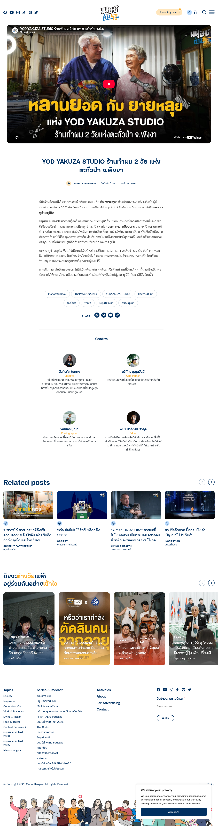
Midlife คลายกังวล (47, 706)
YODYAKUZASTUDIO (118, 294)
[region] (173, 801)
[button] (211, 482)
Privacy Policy (206, 784)
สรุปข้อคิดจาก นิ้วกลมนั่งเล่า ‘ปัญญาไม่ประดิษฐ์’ (185, 532)
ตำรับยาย (42, 758)
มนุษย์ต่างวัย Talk (46, 701)
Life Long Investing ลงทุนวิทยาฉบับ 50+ (59, 711)
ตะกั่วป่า (71, 303)
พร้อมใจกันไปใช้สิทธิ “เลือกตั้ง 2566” (78, 532)
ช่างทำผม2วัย (145, 294)
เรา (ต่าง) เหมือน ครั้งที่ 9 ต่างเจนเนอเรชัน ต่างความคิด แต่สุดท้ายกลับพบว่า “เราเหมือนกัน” (28, 647)
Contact (103, 709)
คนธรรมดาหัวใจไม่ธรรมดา (51, 768)
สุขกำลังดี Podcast (47, 753)
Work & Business (85, 183)
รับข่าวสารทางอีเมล (171, 698)
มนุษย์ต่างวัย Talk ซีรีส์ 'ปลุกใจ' (54, 763)
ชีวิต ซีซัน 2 (43, 748)
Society (62, 541)
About (101, 696)
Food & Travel (11, 722)
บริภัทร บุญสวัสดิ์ (133, 371)
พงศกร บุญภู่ (69, 429)
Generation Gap (147, 640)
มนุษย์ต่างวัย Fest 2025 (50, 722)
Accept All (173, 812)
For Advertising (108, 702)
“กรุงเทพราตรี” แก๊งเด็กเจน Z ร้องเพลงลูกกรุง (139, 650)
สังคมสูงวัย (128, 303)
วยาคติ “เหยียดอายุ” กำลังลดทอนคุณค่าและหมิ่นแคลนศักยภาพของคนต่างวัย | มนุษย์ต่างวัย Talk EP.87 (84, 647)
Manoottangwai (57, 294)
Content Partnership (17, 546)
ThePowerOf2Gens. (86, 294)
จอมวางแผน (44, 696)
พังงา (87, 303)
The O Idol (43, 727)
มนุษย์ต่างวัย (106, 303)
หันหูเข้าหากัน (44, 737)
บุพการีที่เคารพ (45, 732)
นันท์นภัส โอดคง (69, 371)
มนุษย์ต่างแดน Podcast (50, 742)
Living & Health (121, 546)
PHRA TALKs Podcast (49, 716)
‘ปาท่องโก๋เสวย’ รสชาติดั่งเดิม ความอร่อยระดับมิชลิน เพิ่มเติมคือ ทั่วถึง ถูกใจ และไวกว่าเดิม (27, 535)
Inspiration (172, 541)
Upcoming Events (169, 12)
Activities (104, 689)
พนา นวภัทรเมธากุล (133, 429)
